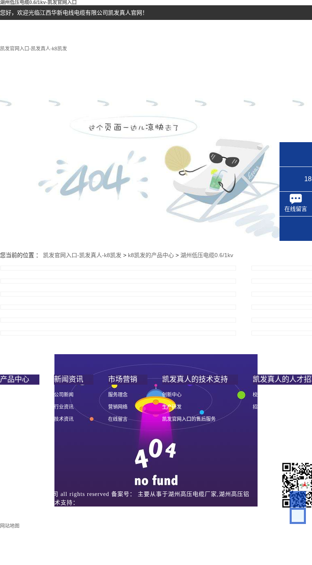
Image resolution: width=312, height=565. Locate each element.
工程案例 (268, 92)
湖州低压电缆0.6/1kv (206, 255)
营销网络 (118, 407)
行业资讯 (64, 407)
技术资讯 (64, 419)
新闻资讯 (170, 92)
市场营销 (219, 92)
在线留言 (118, 419)
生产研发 (172, 407)
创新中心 (172, 395)
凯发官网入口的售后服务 (189, 419)
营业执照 (52, 511)
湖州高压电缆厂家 (192, 494)
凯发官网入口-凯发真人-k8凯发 (33, 49)
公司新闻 (64, 395)
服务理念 (118, 395)
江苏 (22, 511)
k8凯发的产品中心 (122, 97)
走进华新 (73, 92)
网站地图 (10, 526)
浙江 (8, 511)
